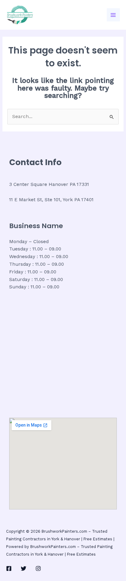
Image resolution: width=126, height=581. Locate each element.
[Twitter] (23, 568)
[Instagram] (38, 568)
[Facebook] (9, 568)
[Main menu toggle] (113, 14)
